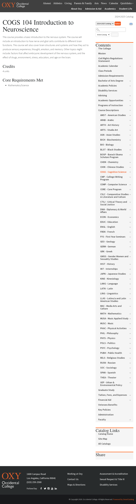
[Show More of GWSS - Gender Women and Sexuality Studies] (131, 256)
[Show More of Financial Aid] (131, 400)
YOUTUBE (52, 488)
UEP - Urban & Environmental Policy (111, 384)
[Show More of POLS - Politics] (131, 343)
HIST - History (107, 264)
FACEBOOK (41, 488)
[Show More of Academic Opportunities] (131, 100)
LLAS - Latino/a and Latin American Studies (113, 300)
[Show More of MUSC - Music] (131, 323)
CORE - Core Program (110, 189)
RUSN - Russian (108, 362)
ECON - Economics (109, 217)
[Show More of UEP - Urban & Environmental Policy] (131, 382)
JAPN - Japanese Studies (113, 273)
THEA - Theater (108, 377)
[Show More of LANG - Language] (131, 283)
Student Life (125, 8)
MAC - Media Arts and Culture (111, 307)
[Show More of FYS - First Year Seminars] (131, 236)
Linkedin (56, 488)
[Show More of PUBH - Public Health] (131, 353)
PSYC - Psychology (109, 348)
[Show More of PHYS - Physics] (131, 338)
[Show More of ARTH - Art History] (131, 125)
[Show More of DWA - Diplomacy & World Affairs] (131, 209)
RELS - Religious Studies (112, 358)
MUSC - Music (106, 323)
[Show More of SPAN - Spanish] (131, 372)
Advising (102, 95)
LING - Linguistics (109, 293)
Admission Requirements (111, 75)
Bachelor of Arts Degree (110, 80)
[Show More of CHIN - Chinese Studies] (131, 167)
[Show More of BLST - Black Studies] (131, 149)
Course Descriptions (108, 110)
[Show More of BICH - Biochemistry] (131, 139)
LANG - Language (109, 283)
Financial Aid (104, 400)
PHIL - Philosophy (109, 333)
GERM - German (108, 246)
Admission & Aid (93, 8)
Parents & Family (83, 3)
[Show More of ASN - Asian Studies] (131, 135)
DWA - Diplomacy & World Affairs (113, 211)
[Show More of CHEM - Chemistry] (131, 162)
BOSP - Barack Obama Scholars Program (111, 156)
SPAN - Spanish (108, 372)
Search (114, 35)
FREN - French (107, 231)
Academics (110, 8)
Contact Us (72, 479)
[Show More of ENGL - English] (131, 227)
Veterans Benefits (107, 404)
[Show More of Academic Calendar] (131, 66)
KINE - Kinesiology (109, 278)
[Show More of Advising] (131, 95)
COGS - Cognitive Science (113, 172)
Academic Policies (107, 85)
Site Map (102, 439)
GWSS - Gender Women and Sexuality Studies (114, 258)
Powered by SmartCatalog (123, 499)
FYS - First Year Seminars (112, 236)
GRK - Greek (106, 251)
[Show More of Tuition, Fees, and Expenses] (131, 395)
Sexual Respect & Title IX (112, 479)
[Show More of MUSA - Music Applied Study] (131, 318)
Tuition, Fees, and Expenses (112, 395)
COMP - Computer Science (113, 184)
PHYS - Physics (107, 338)
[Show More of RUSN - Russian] (131, 362)
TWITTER (45, 488)
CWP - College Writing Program (111, 178)
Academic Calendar (108, 66)
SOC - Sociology (108, 367)
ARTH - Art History (109, 125)
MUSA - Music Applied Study (114, 318)
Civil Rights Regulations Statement (110, 60)
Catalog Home (105, 434)
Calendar (113, 3)
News (104, 3)
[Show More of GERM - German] (131, 246)
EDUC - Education (109, 222)
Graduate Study (106, 390)
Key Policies (104, 409)
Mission (102, 53)
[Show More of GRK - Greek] (131, 251)
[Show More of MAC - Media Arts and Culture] (131, 306)
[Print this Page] (131, 24)
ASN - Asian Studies (110, 135)
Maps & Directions (76, 484)
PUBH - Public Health (111, 353)
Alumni (47, 3)
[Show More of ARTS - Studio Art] (131, 130)
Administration (106, 414)
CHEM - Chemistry (109, 162)
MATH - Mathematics (110, 313)
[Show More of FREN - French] (131, 231)
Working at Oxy (74, 473)
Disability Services (107, 90)
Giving (68, 3)
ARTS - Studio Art (109, 130)
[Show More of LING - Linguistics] (131, 293)
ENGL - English (107, 227)
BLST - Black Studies (111, 149)
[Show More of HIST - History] (131, 264)
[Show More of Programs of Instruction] (131, 105)
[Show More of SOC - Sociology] (131, 367)
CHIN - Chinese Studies (112, 167)
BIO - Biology (107, 144)
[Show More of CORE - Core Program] (131, 189)
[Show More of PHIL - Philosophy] (131, 333)
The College (104, 48)
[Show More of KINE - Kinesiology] (131, 278)
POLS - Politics (107, 343)
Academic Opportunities (110, 100)
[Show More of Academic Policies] (131, 85)
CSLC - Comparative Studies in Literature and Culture (114, 195)
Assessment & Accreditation (114, 473)
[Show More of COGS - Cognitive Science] (131, 172)
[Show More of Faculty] (131, 419)
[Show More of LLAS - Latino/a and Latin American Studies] (131, 298)
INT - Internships (109, 269)
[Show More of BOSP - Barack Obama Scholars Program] (131, 154)
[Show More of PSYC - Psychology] (131, 348)
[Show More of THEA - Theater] (131, 377)
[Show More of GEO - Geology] (131, 241)
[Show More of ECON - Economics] (131, 217)
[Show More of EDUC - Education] (131, 222)
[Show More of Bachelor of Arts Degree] (131, 80)
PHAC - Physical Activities (113, 328)
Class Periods (105, 71)
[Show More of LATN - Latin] (131, 288)
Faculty (102, 419)
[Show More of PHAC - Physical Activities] (131, 328)
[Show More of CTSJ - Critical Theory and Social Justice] (131, 202)
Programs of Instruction (110, 105)
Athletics (57, 3)
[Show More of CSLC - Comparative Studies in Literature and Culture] (131, 194)
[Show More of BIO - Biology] (131, 144)
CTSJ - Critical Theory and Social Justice (113, 203)
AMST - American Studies (113, 115)
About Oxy (76, 8)
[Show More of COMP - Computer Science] (131, 184)
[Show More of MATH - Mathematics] (131, 313)
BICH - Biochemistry (110, 139)
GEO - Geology (107, 241)
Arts (96, 3)
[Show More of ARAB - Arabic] (131, 120)
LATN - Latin (106, 288)
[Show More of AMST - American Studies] (131, 115)
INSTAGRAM (49, 488)
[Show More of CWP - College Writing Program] (131, 177)
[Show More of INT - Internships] (131, 269)
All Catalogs (104, 443)
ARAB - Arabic (107, 120)
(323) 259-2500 (34, 482)
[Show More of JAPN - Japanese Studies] (131, 273)
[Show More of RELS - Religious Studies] (131, 358)
